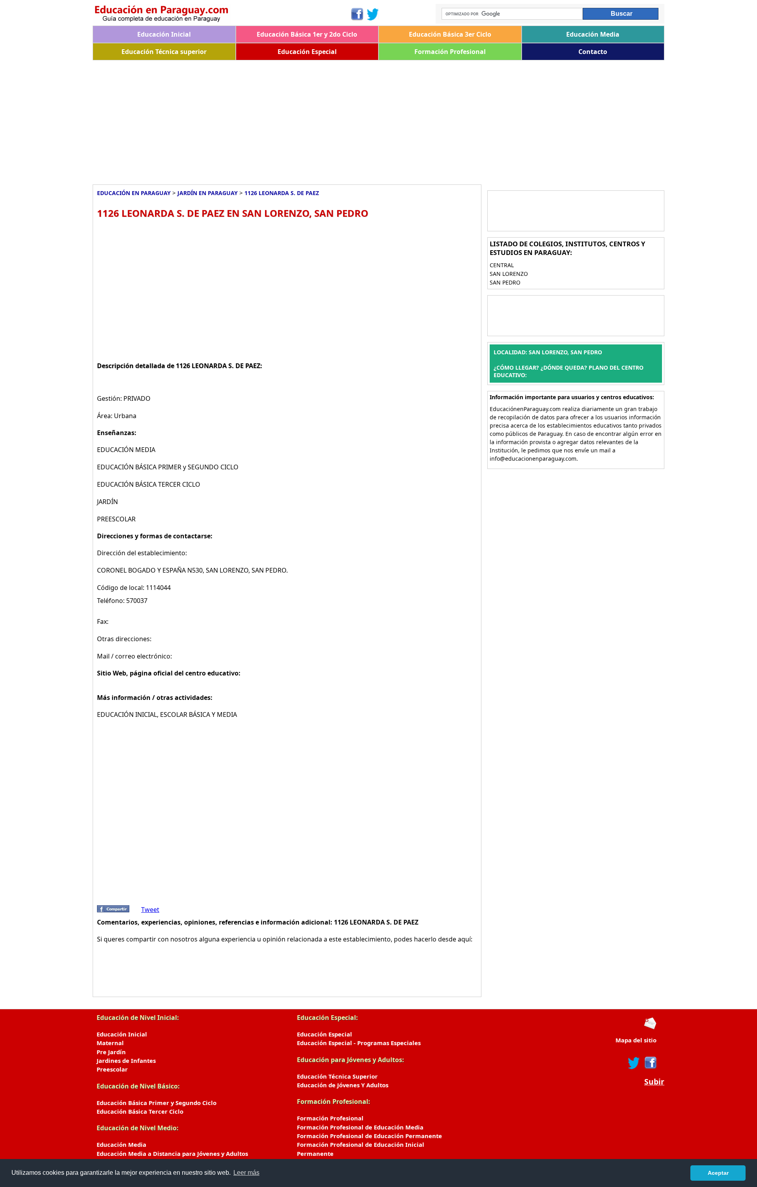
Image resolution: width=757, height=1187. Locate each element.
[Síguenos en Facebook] (356, 14)
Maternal (110, 1043)
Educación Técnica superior (164, 51)
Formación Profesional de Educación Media (360, 1127)
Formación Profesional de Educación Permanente (369, 1136)
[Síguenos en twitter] (634, 1063)
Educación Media (592, 34)
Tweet (150, 909)
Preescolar (112, 1069)
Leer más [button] (246, 1172)
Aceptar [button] (718, 1173)
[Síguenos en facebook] (649, 1063)
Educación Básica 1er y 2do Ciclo (307, 34)
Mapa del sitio (635, 1040)
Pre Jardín (111, 1052)
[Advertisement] (329, 119)
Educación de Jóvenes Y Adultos (342, 1085)
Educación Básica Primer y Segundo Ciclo (156, 1103)
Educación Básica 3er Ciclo (450, 34)
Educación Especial (307, 51)
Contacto (592, 51)
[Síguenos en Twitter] (373, 14)
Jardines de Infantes (126, 1060)
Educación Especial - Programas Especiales (359, 1043)
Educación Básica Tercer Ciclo (140, 1111)
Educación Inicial (164, 34)
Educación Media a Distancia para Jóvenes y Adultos (172, 1153)
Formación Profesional (450, 51)
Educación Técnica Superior (337, 1076)
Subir (654, 1082)
